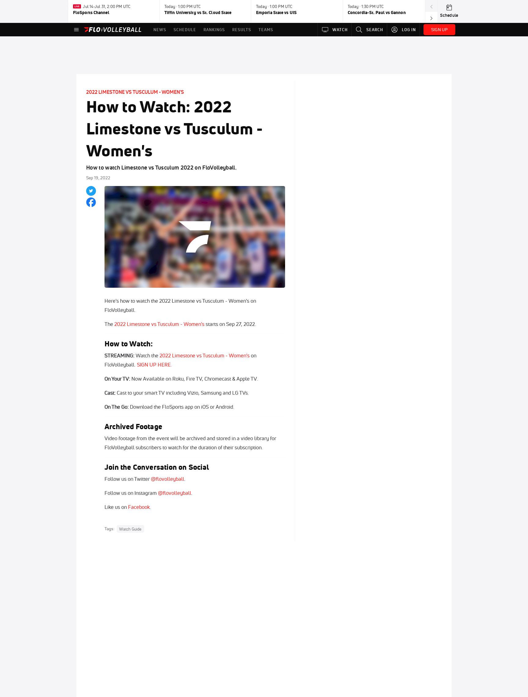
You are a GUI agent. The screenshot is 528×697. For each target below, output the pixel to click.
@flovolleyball (167, 479)
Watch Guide (130, 529)
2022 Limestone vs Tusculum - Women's (135, 92)
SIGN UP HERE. (154, 364)
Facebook (139, 507)
